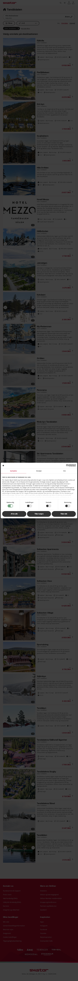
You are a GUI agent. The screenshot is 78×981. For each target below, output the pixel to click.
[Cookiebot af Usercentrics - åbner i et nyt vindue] (67, 465)
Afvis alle (14, 514)
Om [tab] (64, 471)
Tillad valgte (39, 514)
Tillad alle (63, 514)
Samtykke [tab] (13, 471)
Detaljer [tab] (39, 471)
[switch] (29, 505)
